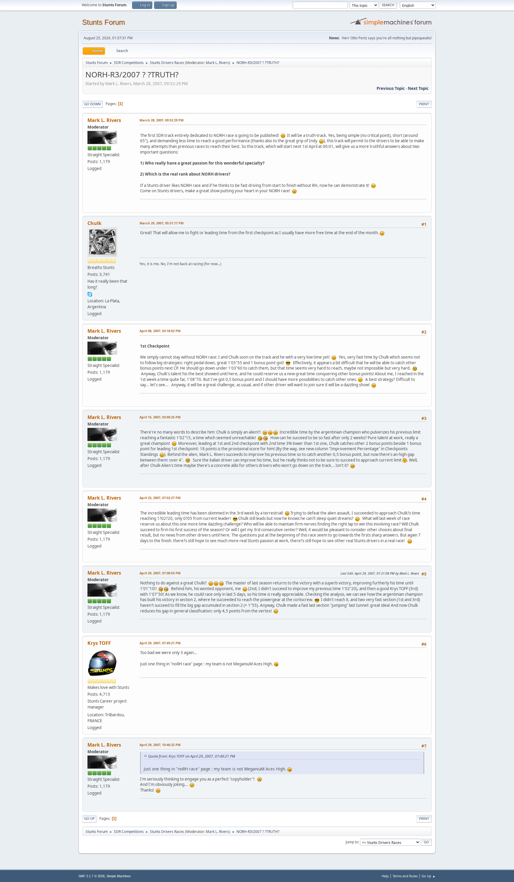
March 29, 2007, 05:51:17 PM (162, 223)
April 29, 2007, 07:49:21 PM (160, 643)
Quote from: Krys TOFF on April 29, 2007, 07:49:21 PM (191, 756)
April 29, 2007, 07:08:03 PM (160, 573)
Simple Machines (118, 876)
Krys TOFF (99, 643)
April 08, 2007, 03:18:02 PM (160, 331)
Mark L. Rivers (217, 62)
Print (424, 104)
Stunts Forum (103, 22)
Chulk (94, 223)
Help (385, 876)
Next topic (418, 88)
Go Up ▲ (428, 876)
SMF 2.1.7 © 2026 (92, 876)
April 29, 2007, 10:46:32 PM (160, 744)
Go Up (89, 818)
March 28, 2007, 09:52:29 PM (162, 120)
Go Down (92, 104)
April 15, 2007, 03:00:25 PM (160, 417)
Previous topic (391, 88)
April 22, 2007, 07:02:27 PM (160, 497)
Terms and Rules (405, 876)
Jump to (352, 842)
